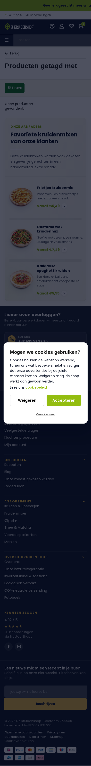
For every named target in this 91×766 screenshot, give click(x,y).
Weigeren (27, 400)
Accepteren (63, 400)
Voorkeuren (45, 414)
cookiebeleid (36, 387)
